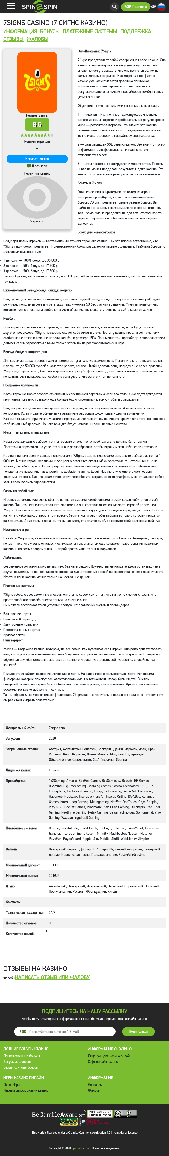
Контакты (95, 1085)
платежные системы (90, 32)
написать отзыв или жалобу (52, 977)
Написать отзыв (37, 159)
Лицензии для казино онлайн (109, 1056)
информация (20, 32)
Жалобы (94, 1090)
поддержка (136, 32)
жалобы (37, 39)
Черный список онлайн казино (26, 1090)
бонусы (50, 32)
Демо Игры (12, 1085)
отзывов (39, 166)
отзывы (13, 39)
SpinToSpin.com (81, 1148)
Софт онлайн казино (103, 1062)
